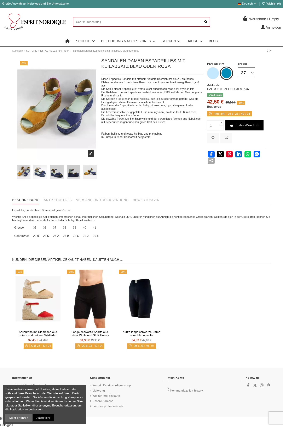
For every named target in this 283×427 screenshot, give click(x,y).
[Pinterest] (229, 154)
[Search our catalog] (205, 22)
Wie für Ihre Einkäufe (106, 395)
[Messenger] (257, 154)
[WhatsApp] (247, 154)
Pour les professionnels (107, 406)
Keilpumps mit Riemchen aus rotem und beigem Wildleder (38, 333)
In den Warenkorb (247, 125)
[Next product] (270, 50)
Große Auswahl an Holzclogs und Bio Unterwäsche (35, 3)
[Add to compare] (226, 138)
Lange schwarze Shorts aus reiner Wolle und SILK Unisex (90, 333)
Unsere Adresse (102, 401)
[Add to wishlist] (213, 138)
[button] (85, 41)
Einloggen (6, 425)
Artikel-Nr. (214, 85)
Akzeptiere (43, 417)
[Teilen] (211, 154)
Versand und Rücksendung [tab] (102, 200)
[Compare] (38, 327)
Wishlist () (273, 3)
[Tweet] (220, 154)
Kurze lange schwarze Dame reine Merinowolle (141, 333)
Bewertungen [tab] (146, 200)
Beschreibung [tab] (25, 200)
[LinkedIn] (238, 154)
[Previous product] (267, 50)
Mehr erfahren (18, 417)
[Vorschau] (44, 327)
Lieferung (98, 390)
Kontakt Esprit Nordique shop (111, 385)
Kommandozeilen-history (186, 390)
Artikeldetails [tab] (58, 200)
